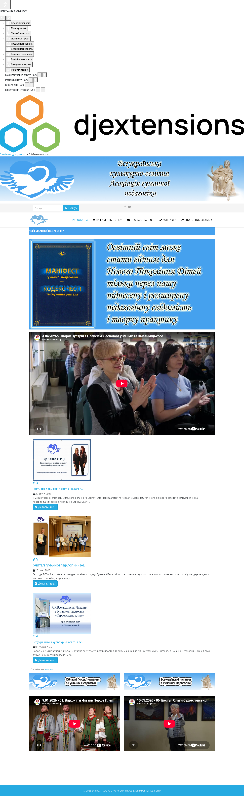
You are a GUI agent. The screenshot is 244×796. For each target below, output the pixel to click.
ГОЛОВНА (81, 220)
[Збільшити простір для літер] (43, 89)
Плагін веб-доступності (12, 154)
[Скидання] (3, 18)
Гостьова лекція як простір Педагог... (58, 489)
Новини (48, 669)
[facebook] (125, 206)
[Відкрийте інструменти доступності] (5, 4)
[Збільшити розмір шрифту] (35, 79)
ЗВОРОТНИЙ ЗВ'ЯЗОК (198, 220)
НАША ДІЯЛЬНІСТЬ (107, 220)
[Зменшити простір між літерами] (38, 89)
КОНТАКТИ (169, 220)
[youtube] (129, 206)
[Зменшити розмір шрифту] (31, 79)
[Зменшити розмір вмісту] (40, 74)
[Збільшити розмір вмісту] (44, 74)
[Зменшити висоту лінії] (27, 84)
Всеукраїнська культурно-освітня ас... (58, 642)
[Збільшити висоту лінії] (32, 84)
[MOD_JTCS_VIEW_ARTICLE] (122, 460)
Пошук (72, 208)
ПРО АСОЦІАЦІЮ (141, 220)
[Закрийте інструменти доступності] (8, 18)
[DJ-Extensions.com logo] (122, 123)
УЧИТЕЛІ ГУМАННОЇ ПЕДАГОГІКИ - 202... (59, 565)
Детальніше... (46, 507)
